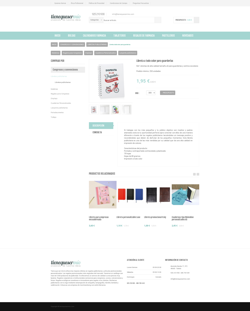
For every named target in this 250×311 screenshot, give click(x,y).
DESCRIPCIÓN (98, 125)
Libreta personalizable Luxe (128, 217)
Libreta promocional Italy (155, 217)
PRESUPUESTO (168, 93)
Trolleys (53, 117)
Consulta (110, 230)
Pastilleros (168, 35)
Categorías (94, 20)
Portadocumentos (57, 112)
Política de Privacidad (96, 3)
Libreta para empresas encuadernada (99, 218)
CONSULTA (97, 132)
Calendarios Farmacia (94, 35)
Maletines (55, 53)
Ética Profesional (77, 3)
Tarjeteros (119, 35)
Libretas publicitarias (97, 44)
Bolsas (71, 35)
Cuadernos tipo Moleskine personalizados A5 (183, 218)
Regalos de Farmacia (144, 35)
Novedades (187, 35)
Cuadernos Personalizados (105, 53)
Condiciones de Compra (118, 3)
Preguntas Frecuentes (141, 3)
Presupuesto (98, 230)
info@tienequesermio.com (180, 279)
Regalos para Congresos (72, 53)
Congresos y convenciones (72, 44)
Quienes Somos (60, 3)
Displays (88, 53)
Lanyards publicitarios (127, 53)
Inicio (57, 35)
